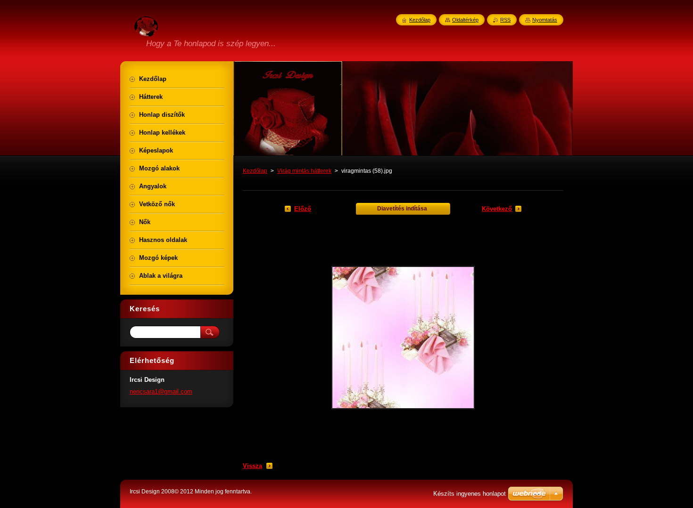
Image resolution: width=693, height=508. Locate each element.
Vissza (252, 465)
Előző (302, 208)
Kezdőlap (255, 171)
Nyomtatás (544, 20)
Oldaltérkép (465, 20)
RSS (505, 20)
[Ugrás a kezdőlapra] (146, 31)
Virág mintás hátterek (304, 171)
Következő (497, 208)
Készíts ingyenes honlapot (469, 493)
